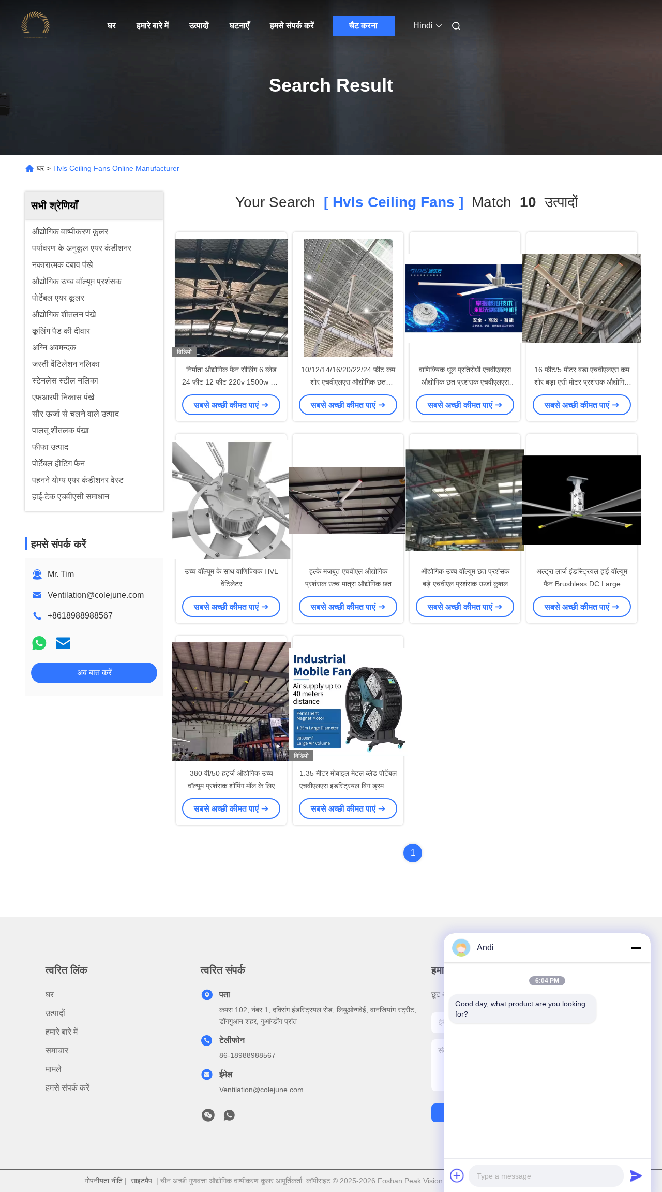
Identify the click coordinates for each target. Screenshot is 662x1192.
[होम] (35, 25)
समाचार (57, 1050)
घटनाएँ (239, 25)
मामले (54, 1069)
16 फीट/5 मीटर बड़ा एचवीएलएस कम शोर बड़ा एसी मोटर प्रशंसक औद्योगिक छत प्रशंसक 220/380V (581, 382)
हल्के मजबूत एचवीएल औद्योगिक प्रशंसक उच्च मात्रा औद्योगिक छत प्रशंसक (348, 583)
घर (112, 25)
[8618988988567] (229, 1118)
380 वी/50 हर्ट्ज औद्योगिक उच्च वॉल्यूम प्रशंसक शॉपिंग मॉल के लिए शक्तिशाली (231, 785)
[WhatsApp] (39, 643)
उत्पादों (199, 25)
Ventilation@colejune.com (96, 595)
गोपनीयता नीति (104, 1180)
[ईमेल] (63, 643)
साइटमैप (141, 1180)
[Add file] (457, 1175)
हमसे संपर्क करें (292, 25)
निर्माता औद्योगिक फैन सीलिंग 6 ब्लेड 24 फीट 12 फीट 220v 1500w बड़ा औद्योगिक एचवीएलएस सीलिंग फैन (231, 382)
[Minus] (636, 947)
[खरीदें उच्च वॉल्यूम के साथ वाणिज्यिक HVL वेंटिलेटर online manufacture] (231, 499)
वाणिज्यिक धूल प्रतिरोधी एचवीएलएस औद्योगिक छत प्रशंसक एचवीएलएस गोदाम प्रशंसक (465, 382)
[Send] (636, 1175)
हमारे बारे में (153, 25)
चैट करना (363, 25)
